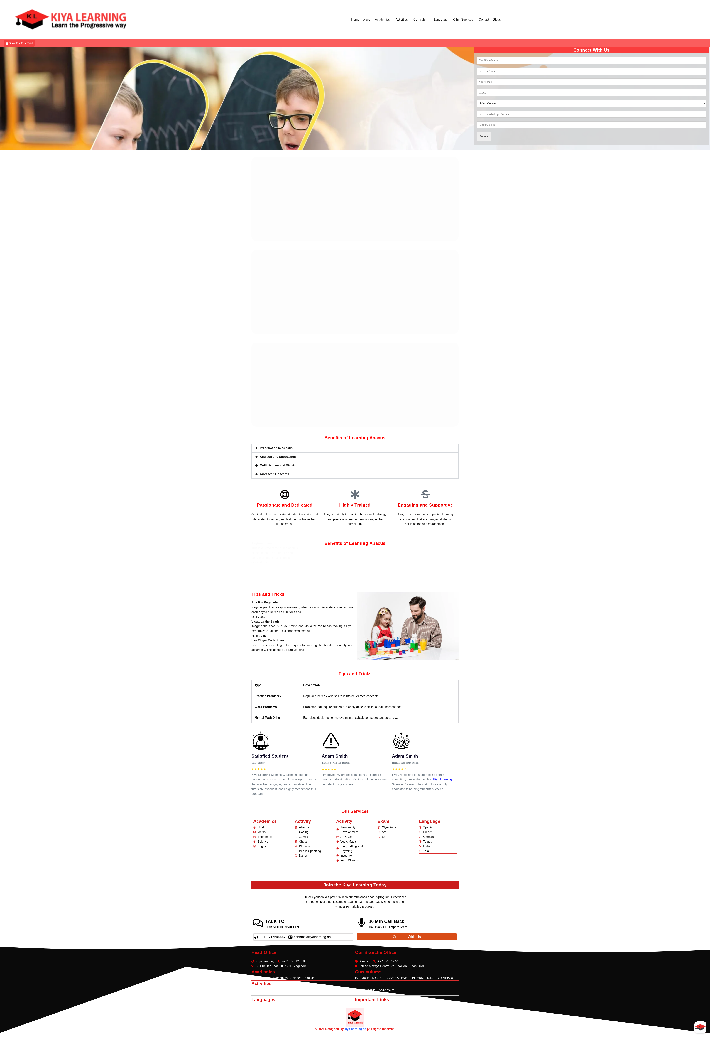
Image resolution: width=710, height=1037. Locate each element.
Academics (382, 19)
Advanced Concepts (274, 474)
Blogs (497, 19)
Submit (484, 136)
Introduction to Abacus (276, 448)
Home (355, 19)
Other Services (463, 19)
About (367, 19)
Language (440, 19)
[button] (383, 19)
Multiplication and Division (278, 465)
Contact (484, 19)
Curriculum (420, 19)
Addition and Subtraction (278, 456)
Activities (402, 19)
